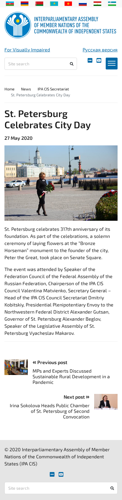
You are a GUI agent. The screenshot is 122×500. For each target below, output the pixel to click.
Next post (75, 397)
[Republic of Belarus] (39, 3)
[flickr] (90, 60)
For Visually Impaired (27, 49)
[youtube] (99, 60)
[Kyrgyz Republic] (68, 3)
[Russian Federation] (83, 3)
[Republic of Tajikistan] (98, 3)
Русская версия (100, 49)
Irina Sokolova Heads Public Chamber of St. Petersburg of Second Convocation (49, 410)
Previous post (51, 362)
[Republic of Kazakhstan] (54, 3)
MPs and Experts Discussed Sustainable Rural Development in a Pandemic (71, 376)
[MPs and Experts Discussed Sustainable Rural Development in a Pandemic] (18, 367)
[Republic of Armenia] (25, 3)
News (26, 89)
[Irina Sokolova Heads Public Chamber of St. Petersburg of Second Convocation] (103, 402)
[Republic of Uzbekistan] (112, 3)
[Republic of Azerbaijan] (10, 3)
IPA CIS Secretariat (53, 89)
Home (9, 89)
